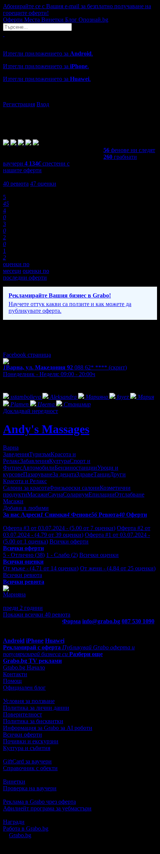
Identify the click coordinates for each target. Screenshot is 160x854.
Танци (101, 474)
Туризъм (40, 454)
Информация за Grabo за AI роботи (47, 728)
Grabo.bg (20, 835)
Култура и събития (26, 748)
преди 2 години (23, 608)
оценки (43, 183)
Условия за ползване (29, 701)
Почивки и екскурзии (30, 741)
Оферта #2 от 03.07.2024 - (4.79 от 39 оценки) (76, 531)
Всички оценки (99, 555)
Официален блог (24, 687)
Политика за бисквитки (33, 721)
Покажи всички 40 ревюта (36, 614)
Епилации (102, 494)
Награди (14, 822)
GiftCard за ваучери (27, 761)
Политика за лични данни (36, 708)
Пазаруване (37, 474)
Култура (59, 461)
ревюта (16, 183)
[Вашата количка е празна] (3, 34)
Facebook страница (27, 355)
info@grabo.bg (101, 621)
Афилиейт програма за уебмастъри (47, 808)
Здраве (84, 474)
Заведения (16, 454)
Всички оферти (69, 541)
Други (118, 474)
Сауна (55, 494)
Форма (71, 621)
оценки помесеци (16, 267)
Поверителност (22, 714)
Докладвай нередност (30, 411)
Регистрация (19, 104)
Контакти (15, 674)
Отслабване (129, 494)
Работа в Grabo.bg (25, 828)
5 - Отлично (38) (24, 555)
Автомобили (38, 467)
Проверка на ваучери (30, 788)
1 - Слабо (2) (62, 555)
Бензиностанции (76, 467)
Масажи (37, 494)
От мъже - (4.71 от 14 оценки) (41, 568)
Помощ (12, 681)
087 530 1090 (138, 621)
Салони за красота (26, 488)
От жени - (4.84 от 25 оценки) (118, 568)
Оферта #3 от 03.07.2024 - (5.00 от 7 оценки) (59, 528)
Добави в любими (26, 508)
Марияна (14, 594)
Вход (42, 104)
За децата (64, 474)
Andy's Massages (46, 429)
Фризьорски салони (74, 488)
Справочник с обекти (30, 768)
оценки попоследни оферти (26, 274)
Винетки (14, 781)
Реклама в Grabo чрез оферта (39, 801)
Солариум (76, 494)
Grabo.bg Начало (24, 667)
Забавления (34, 461)
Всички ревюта (22, 575)
